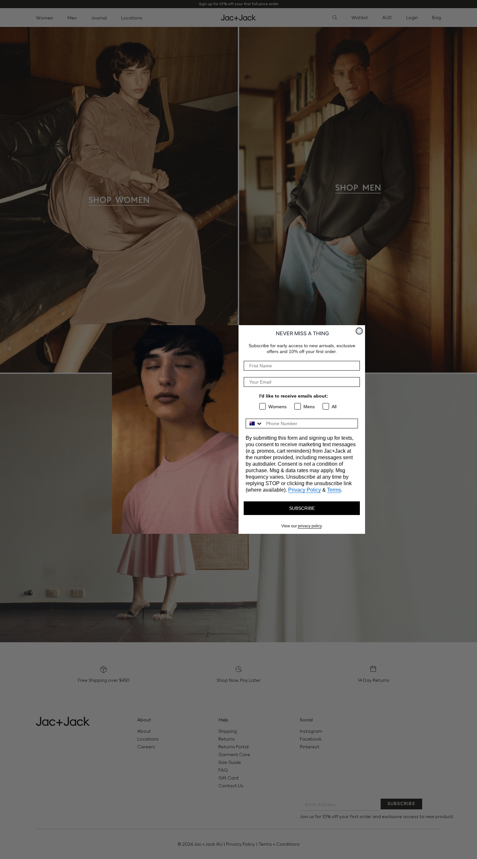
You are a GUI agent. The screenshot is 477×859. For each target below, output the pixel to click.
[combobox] (254, 423)
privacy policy (310, 526)
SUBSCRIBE (302, 508)
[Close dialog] (359, 331)
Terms (334, 490)
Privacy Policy (304, 490)
